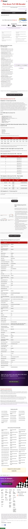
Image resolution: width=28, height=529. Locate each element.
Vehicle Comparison (6, 492)
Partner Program (14, 501)
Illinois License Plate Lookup (5, 454)
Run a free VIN (14, 381)
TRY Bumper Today (6, 483)
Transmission (4, 130)
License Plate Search (10, 492)
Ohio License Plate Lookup (22, 429)
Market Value (6, 495)
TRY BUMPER (15, 200)
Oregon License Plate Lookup (23, 433)
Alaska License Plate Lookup (5, 432)
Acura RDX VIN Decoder (13, 415)
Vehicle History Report (10, 506)
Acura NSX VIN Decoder (13, 411)
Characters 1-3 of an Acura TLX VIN (6, 34)
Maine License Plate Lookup (5, 465)
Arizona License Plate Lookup (5, 433)
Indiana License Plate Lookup (5, 455)
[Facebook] (19, 492)
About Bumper (2, 493)
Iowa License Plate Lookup (4, 457)
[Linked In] (24, 492)
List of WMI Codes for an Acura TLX (6, 35)
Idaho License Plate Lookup (5, 452)
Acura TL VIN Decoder (21, 411)
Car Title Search (10, 503)
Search (13, 12)
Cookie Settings (2, 528)
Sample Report (2, 502)
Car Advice (2, 499)
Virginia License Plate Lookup (23, 453)
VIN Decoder (4, 475)
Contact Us (14, 497)
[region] (14, 140)
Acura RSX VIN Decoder (13, 420)
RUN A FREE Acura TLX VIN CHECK (14, 94)
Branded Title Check (10, 500)
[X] (23, 492)
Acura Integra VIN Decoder (5, 414)
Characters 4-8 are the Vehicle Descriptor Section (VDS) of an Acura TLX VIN (7, 37)
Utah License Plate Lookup (22, 449)
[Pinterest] (26, 492)
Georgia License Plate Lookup (5, 449)
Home (1, 475)
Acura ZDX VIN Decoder (22, 420)
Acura (7, 475)
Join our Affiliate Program (14, 504)
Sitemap (14, 507)
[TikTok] (20, 492)
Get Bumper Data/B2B (14, 492)
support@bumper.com (21, 495)
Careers (2, 504)
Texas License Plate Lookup (22, 447)
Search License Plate (14, 235)
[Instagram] (17, 492)
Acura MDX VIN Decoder (4, 420)
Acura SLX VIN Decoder (13, 421)
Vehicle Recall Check (10, 496)
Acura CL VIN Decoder (4, 411)
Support (14, 495)
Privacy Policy (9, 522)
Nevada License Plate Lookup (14, 449)
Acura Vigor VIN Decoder (22, 418)
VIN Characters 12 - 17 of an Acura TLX (21, 38)
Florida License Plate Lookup (5, 447)
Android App (2, 497)
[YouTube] (22, 492)
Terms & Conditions (3, 522)
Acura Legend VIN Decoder (4, 418)
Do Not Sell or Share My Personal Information (14, 510)
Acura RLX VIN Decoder (13, 418)
